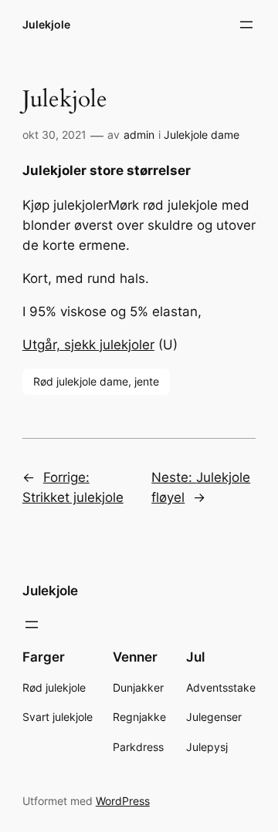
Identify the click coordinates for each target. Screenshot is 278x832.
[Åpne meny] (246, 24)
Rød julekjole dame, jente (96, 381)
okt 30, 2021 (54, 134)
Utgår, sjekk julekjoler (88, 344)
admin (139, 134)
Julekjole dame (201, 134)
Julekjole (46, 24)
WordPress (123, 800)
